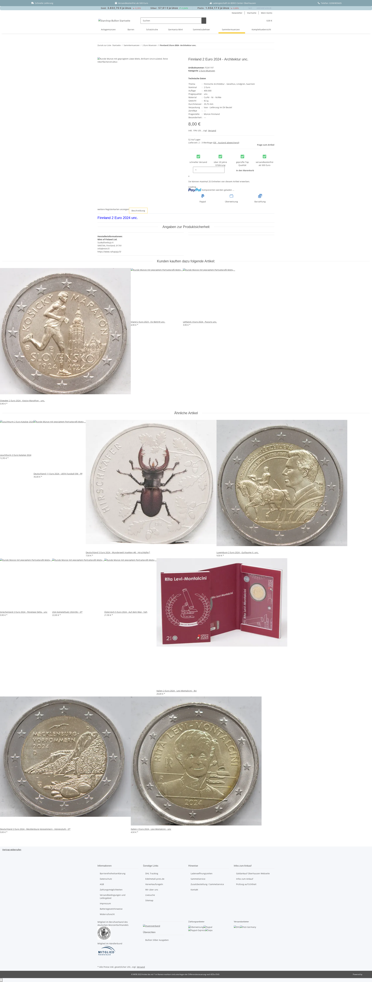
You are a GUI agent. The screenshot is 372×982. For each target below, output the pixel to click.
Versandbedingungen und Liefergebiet (112, 896)
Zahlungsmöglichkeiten (111, 889)
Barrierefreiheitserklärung (112, 873)
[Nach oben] (1, 980)
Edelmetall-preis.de (154, 878)
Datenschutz (106, 878)
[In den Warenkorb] (100, 55)
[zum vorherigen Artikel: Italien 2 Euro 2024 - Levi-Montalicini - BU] (198, 46)
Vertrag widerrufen (11, 849)
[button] (261, 21)
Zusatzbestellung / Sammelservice (207, 884)
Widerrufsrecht (107, 914)
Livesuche (150, 895)
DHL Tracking (151, 873)
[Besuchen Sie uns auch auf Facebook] (100, 961)
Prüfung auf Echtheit (246, 884)
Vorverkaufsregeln (154, 884)
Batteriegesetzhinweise (111, 908)
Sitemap (149, 900)
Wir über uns (151, 889)
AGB (102, 884)
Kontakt (194, 889)
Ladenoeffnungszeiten (201, 873)
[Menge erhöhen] (227, 170)
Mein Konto (266, 13)
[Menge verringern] (190, 170)
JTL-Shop (366, 974)
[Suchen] (204, 20)
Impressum (105, 903)
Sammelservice (198, 878)
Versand (212, 130)
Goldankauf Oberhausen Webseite (253, 873)
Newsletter (237, 13)
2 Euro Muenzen (207, 70)
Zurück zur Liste (104, 45)
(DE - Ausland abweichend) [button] (226, 142)
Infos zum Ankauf (244, 878)
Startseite (251, 13)
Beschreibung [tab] (138, 210)
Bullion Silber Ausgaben (157, 940)
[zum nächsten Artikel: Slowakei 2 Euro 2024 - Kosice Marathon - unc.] (204, 46)
